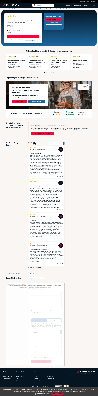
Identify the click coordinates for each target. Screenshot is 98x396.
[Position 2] (46, 72)
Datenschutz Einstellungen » (35, 289)
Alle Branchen (77, 5)
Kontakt (36, 378)
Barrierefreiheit (37, 380)
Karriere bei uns (51, 378)
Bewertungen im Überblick (17, 39)
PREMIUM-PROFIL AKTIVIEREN (53, 19)
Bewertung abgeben (30, 40)
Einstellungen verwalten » (78, 391)
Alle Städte (69, 5)
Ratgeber (86, 5)
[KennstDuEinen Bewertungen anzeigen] (34, 143)
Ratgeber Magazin (7, 376)
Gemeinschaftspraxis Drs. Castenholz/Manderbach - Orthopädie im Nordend (36, 62)
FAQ (17, 378)
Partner (35, 376)
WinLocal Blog (50, 376)
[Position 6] (53, 72)
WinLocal (49, 374)
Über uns (36, 371)
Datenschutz (19, 371)
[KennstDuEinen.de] (12, 5)
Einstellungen (26, 371)
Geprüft (59, 176)
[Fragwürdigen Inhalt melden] (62, 176)
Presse (35, 374)
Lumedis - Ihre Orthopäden (80, 60)
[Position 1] (44, 72)
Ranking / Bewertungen (21, 380)
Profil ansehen (16, 67)
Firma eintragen (7, 378)
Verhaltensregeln (20, 376)
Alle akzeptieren (57, 393)
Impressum (49, 371)
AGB (17, 374)
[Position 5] (51, 72)
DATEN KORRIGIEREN (53, 25)
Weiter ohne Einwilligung (43, 393)
